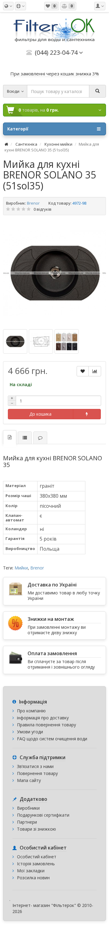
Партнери (27, 822)
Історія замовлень (36, 863)
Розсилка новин (33, 877)
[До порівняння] (94, 371)
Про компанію (31, 711)
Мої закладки (31, 870)
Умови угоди (30, 732)
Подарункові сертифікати (43, 815)
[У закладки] (83, 371)
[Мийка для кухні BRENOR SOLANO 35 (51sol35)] (54, 273)
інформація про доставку (43, 718)
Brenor (33, 203)
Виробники (28, 808)
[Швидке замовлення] (87, 414)
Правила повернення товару (46, 725)
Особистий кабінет (36, 857)
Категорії (17, 129)
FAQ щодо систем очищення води (52, 739)
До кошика (40, 414)
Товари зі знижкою (36, 829)
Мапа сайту (29, 780)
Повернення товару (37, 773)
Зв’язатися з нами (35, 766)
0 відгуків (42, 209)
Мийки (21, 568)
